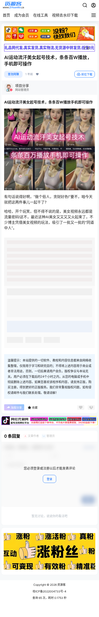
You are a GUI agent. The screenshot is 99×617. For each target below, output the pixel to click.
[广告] (49, 28)
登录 (49, 479)
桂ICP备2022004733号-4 (49, 591)
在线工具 (40, 15)
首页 (6, 15)
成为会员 (21, 15)
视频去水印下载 (65, 15)
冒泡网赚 (13, 74)
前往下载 (86, 74)
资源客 (61, 584)
